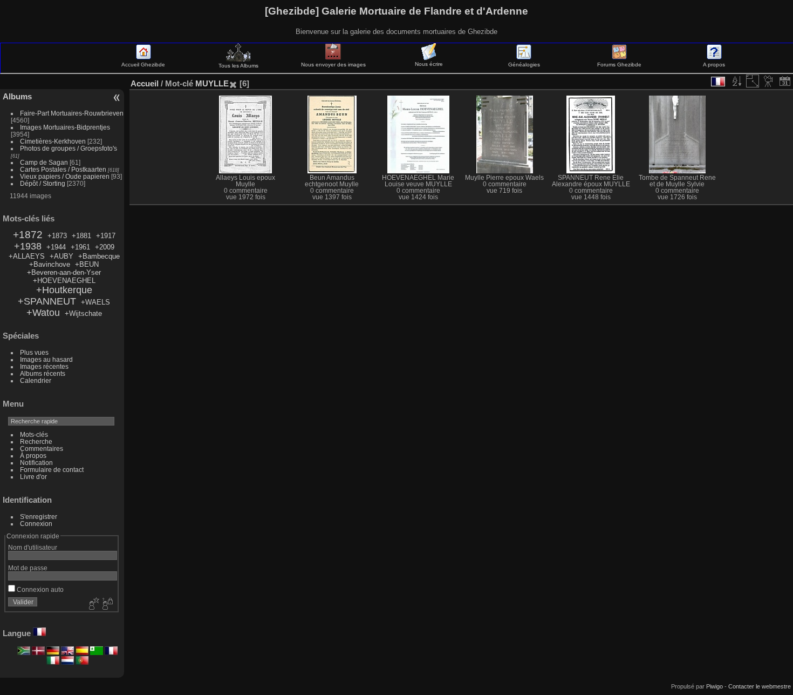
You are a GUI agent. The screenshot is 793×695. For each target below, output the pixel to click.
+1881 (81, 236)
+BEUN (87, 264)
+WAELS (95, 302)
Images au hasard (46, 359)
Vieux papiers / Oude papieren (65, 176)
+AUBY (61, 256)
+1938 (28, 246)
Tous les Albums (238, 66)
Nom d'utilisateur (32, 547)
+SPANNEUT (47, 301)
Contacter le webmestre (759, 686)
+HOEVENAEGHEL (64, 280)
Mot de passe (27, 567)
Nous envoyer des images (333, 65)
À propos (33, 455)
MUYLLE (212, 83)
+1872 (28, 234)
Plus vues (34, 352)
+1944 (56, 247)
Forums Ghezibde (619, 65)
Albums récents (42, 373)
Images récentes (44, 366)
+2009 (104, 247)
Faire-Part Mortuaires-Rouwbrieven (72, 113)
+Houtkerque (64, 290)
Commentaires (41, 448)
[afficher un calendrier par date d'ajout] (785, 81)
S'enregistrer (38, 516)
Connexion (36, 523)
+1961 (80, 247)
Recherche (36, 441)
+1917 (105, 236)
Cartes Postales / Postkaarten (63, 169)
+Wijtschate (83, 313)
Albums (17, 96)
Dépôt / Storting (42, 183)
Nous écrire (429, 64)
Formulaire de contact (52, 469)
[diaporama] (769, 81)
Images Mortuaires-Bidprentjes (65, 127)
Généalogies (524, 65)
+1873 (57, 236)
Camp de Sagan (44, 162)
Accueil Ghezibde (143, 65)
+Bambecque (99, 256)
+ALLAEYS (27, 256)
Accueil (145, 83)
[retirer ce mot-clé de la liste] (233, 83)
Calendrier (35, 380)
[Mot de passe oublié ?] (107, 604)
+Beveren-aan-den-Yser (64, 272)
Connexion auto (39, 589)
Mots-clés (34, 434)
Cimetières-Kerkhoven (53, 141)
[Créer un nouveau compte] (93, 604)
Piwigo (714, 686)
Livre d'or (33, 476)
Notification (36, 462)
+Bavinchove (49, 264)
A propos (714, 65)
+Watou (43, 312)
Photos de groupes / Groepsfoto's (68, 148)
